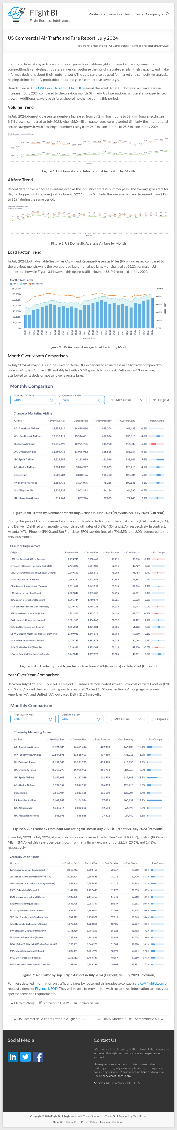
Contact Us (72, 1122)
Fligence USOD (46, 988)
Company (153, 14)
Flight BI (44, 12)
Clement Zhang (24, 1003)
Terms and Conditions (112, 1122)
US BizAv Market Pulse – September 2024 (131, 1019)
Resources (133, 14)
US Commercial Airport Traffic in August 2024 (49, 1019)
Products (95, 14)
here (144, 1072)
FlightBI (75, 88)
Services (114, 14)
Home (96, 45)
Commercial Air (88, 1003)
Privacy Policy (89, 1122)
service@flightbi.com (148, 983)
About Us (57, 1122)
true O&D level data (46, 88)
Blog (104, 45)
